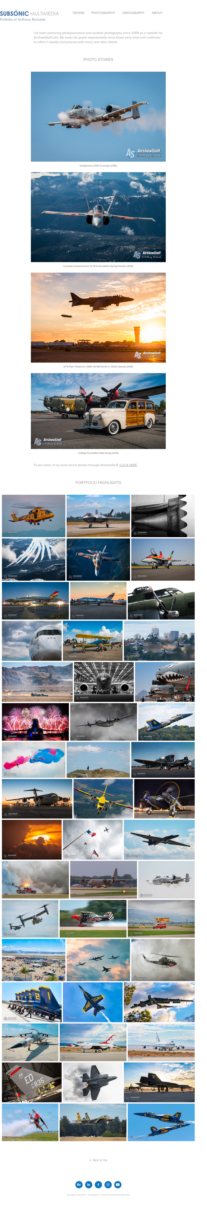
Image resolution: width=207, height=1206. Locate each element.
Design (78, 12)
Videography (133, 12)
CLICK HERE (128, 465)
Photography (103, 12)
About (157, 12)
